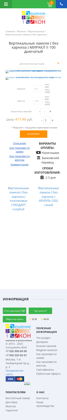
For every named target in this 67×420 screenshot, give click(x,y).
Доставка (11, 402)
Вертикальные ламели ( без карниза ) (26, 34)
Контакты (42, 398)
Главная (10, 31)
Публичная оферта (48, 373)
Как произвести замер (19, 149)
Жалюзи (21, 31)
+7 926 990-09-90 (16, 351)
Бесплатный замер (18, 398)
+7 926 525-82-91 (16, 355)
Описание (19, 143)
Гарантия (12, 410)
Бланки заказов (46, 346)
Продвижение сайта (14, 372)
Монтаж (11, 406)
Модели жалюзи (46, 350)
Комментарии (19, 164)
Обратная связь (14, 319)
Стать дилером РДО (14, 310)
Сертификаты (45, 369)
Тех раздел (43, 338)
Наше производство (45, 404)
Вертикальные (36, 31)
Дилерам (42, 342)
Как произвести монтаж (19, 158)
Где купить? (40, 310)
